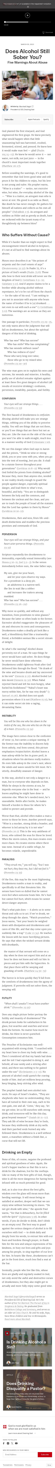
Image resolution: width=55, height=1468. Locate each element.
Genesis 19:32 (22, 680)
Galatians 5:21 (9, 283)
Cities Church (21, 1312)
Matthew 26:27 (11, 165)
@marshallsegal (27, 1296)
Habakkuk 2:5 (20, 211)
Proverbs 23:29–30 (15, 363)
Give (49, 1465)
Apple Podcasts (34, 119)
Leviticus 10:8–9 (27, 468)
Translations (7, 1465)
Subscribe (45, 1455)
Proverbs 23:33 (13, 408)
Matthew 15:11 (38, 699)
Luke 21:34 (32, 933)
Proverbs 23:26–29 (15, 604)
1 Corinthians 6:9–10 (32, 280)
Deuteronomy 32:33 (13, 268)
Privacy (28, 1465)
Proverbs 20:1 (10, 831)
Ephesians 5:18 (28, 1216)
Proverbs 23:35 (13, 872)
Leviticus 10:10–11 (12, 511)
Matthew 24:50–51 (35, 970)
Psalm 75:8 (34, 272)
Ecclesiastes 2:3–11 (30, 1071)
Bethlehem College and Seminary (20, 1309)
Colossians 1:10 (41, 442)
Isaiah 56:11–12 (38, 1117)
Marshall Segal (12, 1296)
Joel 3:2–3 (24, 562)
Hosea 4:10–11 (10, 562)
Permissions (19, 1465)
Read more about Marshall (17, 1319)
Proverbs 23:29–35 (41, 321)
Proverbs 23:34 (24, 729)
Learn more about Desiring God (20, 1433)
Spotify (46, 119)
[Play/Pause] (27, 15)
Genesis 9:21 (23, 676)
